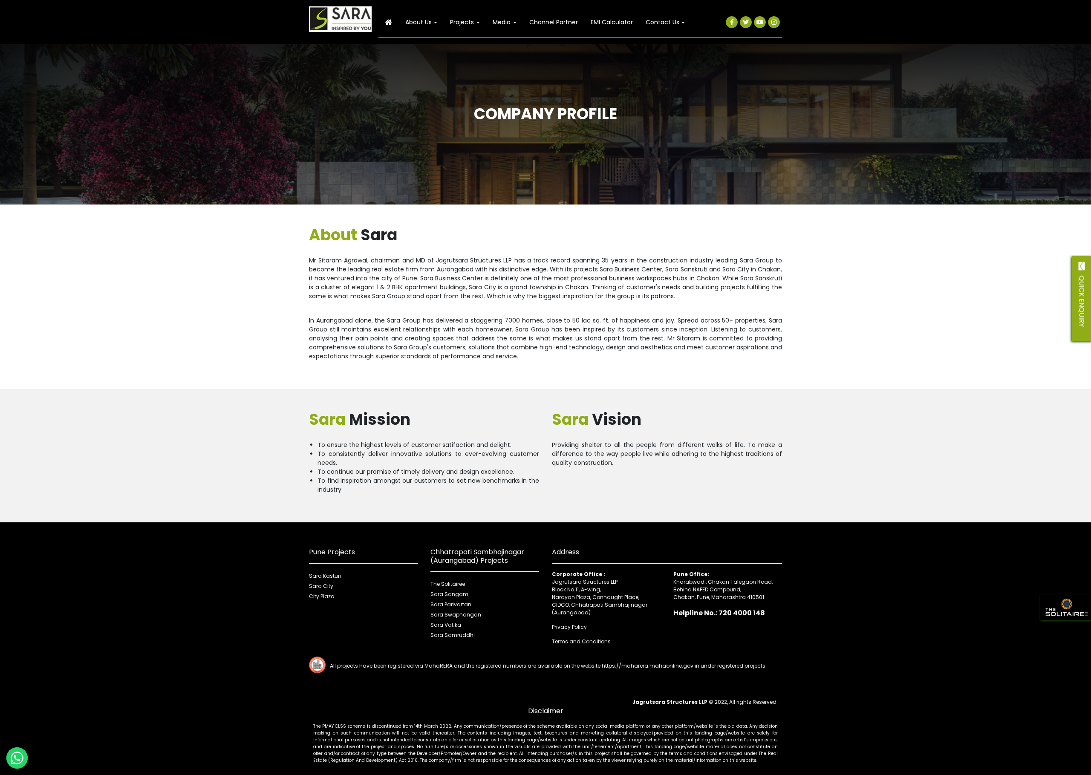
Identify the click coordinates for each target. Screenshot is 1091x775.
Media (502, 22)
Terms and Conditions (581, 641)
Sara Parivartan (450, 604)
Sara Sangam (449, 594)
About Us (418, 22)
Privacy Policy (569, 627)
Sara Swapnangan (455, 614)
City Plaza (322, 596)
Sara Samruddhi (452, 635)
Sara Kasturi (325, 575)
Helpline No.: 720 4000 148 (719, 613)
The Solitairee (447, 584)
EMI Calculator (612, 22)
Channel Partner (553, 22)
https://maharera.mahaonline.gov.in (650, 665)
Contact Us (662, 22)
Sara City (321, 586)
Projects (462, 22)
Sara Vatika (445, 624)
